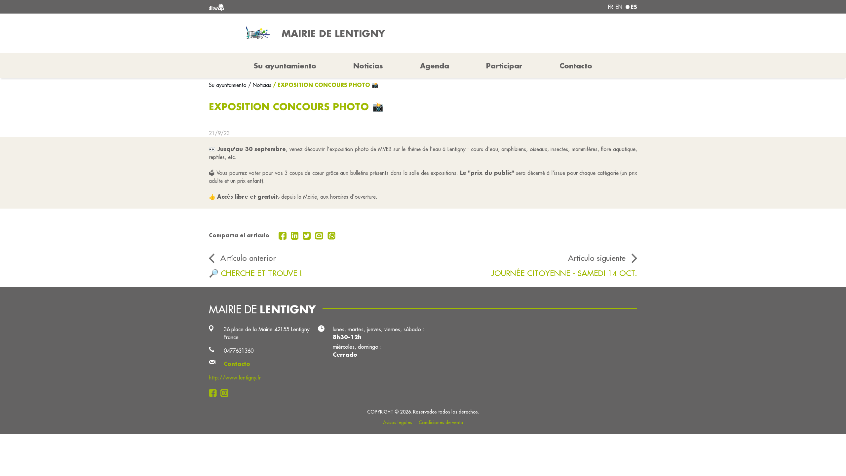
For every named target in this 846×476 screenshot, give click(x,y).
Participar (504, 65)
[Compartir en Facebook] (283, 235)
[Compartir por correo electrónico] (320, 235)
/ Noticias (259, 85)
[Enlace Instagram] (226, 392)
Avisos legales (397, 422)
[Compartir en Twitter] (307, 235)
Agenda (434, 65)
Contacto (575, 65)
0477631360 (238, 350)
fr (610, 7)
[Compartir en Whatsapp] (331, 235)
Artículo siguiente (597, 258)
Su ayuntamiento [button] (285, 65)
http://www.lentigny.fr (235, 377)
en (619, 7)
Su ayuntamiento (228, 85)
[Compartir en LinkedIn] (295, 235)
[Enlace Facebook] (214, 392)
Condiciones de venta (441, 422)
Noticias (368, 65)
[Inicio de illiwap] (296, 7)
